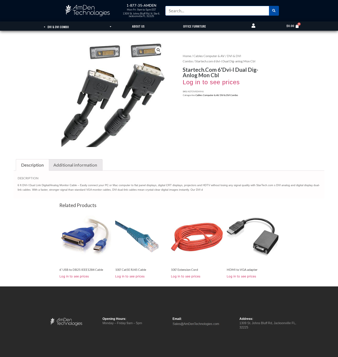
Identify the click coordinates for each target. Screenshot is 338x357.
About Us (138, 26)
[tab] (32, 165)
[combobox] (56, 26)
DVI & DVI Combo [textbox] (56, 27)
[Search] (274, 10)
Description (32, 165)
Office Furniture (194, 26)
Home (187, 56)
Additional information (75, 165)
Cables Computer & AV (209, 56)
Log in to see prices (211, 82)
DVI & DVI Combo (229, 95)
